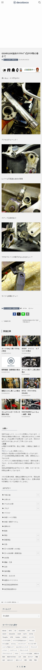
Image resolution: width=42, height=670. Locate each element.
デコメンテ (34, 647)
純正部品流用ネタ (10, 589)
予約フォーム (6, 451)
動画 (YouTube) (11, 657)
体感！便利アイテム (11, 522)
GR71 (10, 630)
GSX (33, 630)
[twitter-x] (20, 667)
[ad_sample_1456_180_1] (21, 72)
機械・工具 (8, 562)
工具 (19, 657)
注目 (5, 567)
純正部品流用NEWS (11, 585)
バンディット (13, 650)
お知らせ (7, 499)
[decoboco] (21, 2)
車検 (30, 660)
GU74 (25, 634)
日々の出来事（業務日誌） (10, 59)
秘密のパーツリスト (11, 580)
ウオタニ (31, 640)
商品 (5, 535)
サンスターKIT (32, 643)
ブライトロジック (7, 653)
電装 (35, 660)
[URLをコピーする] (27, 314)
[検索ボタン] (39, 2)
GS (15, 630)
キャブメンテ (22, 643)
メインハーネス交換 (26, 653)
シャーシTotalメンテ (8, 647)
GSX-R (4, 634)
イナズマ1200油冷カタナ (20, 640)
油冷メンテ (19, 660)
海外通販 (7, 571)
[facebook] (17, 667)
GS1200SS (22, 630)
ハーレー (4, 650)
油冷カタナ (10, 660)
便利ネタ (7, 526)
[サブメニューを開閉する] (38, 495)
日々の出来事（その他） (12, 549)
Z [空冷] (24, 637)
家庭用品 (7, 540)
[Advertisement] (21, 27)
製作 (25, 660)
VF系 (11, 637)
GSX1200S (12, 634)
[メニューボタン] (2, 2)
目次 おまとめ (9, 576)
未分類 (6, 558)
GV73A (25, 308)
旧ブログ (31, 308)
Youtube (17, 637)
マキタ (16, 653)
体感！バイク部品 (10, 517)
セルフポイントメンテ (22, 647)
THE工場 (7, 495)
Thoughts (5, 637)
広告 (5, 544)
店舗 (24, 657)
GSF (28, 630)
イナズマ (31, 637)
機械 (36, 657)
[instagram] (22, 667)
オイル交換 (5, 643)
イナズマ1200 (6, 640)
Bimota (4, 630)
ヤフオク (7, 513)
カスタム (13, 643)
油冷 (3, 660)
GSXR (19, 634)
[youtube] (25, 667)
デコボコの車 (8, 504)
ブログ (6, 508)
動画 (5, 531)
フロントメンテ (24, 650)
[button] (14, 314)
